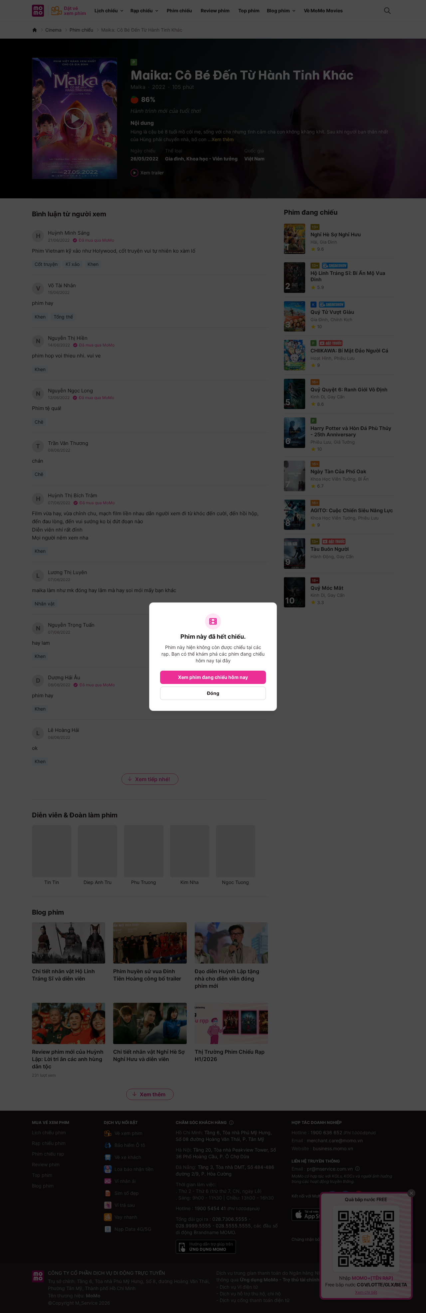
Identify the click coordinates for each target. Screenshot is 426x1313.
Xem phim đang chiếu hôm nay (213, 677)
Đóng (213, 693)
